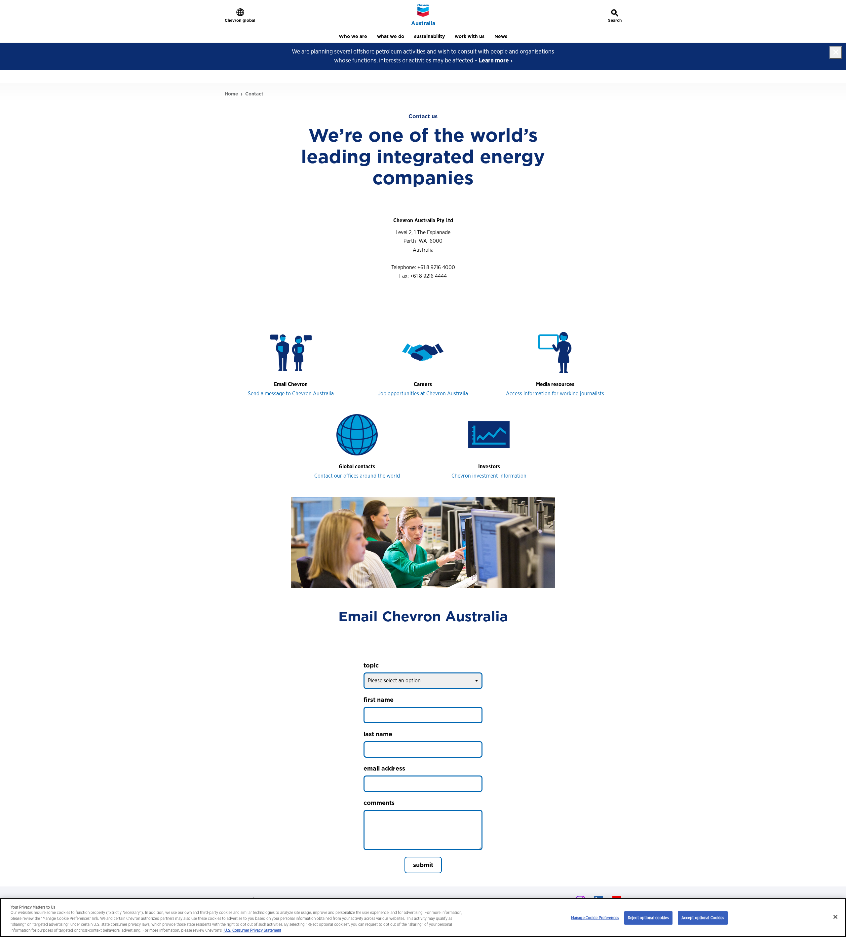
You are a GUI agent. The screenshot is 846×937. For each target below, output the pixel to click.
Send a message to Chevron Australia (291, 393)
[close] (835, 52)
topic (371, 665)
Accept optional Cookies (702, 917)
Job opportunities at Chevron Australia (423, 393)
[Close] (835, 917)
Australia (423, 23)
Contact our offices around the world (357, 476)
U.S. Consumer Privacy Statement (252, 930)
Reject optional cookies (648, 917)
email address (384, 768)
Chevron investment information (488, 476)
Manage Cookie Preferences (595, 917)
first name (379, 699)
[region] (423, 917)
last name (378, 734)
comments (379, 802)
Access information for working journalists (555, 393)
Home (231, 93)
